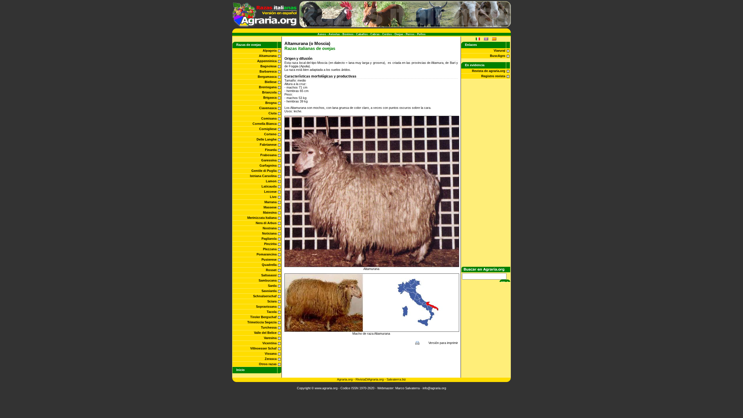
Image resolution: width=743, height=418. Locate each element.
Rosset (271, 270)
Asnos (322, 34)
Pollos (421, 34)
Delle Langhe (267, 139)
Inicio (240, 370)
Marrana (270, 202)
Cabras (375, 34)
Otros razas (268, 364)
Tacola (272, 312)
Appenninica (267, 61)
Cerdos (387, 34)
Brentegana (268, 87)
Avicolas (334, 34)
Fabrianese (268, 144)
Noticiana (269, 233)
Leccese (270, 191)
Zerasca (271, 359)
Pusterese (269, 259)
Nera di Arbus (266, 223)
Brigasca (270, 97)
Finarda (271, 150)
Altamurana (268, 55)
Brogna (271, 103)
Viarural (499, 50)
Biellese (271, 82)
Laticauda (269, 186)
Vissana (271, 353)
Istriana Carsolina (263, 176)
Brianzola (269, 92)
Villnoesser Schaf (263, 348)
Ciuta (272, 113)
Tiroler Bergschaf (263, 317)
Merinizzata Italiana (262, 217)
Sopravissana (266, 306)
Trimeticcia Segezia (262, 322)
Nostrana (270, 228)
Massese (270, 207)
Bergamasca (267, 76)
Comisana (269, 118)
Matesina (270, 212)
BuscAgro (497, 55)
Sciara (272, 301)
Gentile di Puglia (264, 170)
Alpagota (270, 50)
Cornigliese (268, 129)
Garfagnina (268, 165)
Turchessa (269, 327)
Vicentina (269, 343)
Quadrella (269, 264)
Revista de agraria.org (488, 71)
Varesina (270, 338)
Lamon (271, 181)
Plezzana (270, 249)
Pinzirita (270, 244)
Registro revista (493, 76)
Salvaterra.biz (396, 379)
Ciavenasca (268, 108)
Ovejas (398, 34)
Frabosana (268, 155)
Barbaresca (268, 71)
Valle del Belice (265, 332)
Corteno (270, 134)
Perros (410, 34)
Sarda (272, 285)
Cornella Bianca (265, 123)
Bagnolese (268, 66)
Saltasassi (269, 275)
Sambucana (268, 280)
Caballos (362, 34)
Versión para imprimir (443, 343)
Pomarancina (267, 254)
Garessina (269, 160)
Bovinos (348, 34)
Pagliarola (269, 238)
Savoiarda (269, 291)
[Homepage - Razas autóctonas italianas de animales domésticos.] (264, 26)
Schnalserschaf (265, 296)
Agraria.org (345, 379)
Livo (273, 197)
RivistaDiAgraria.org (370, 379)
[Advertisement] (371, 361)
